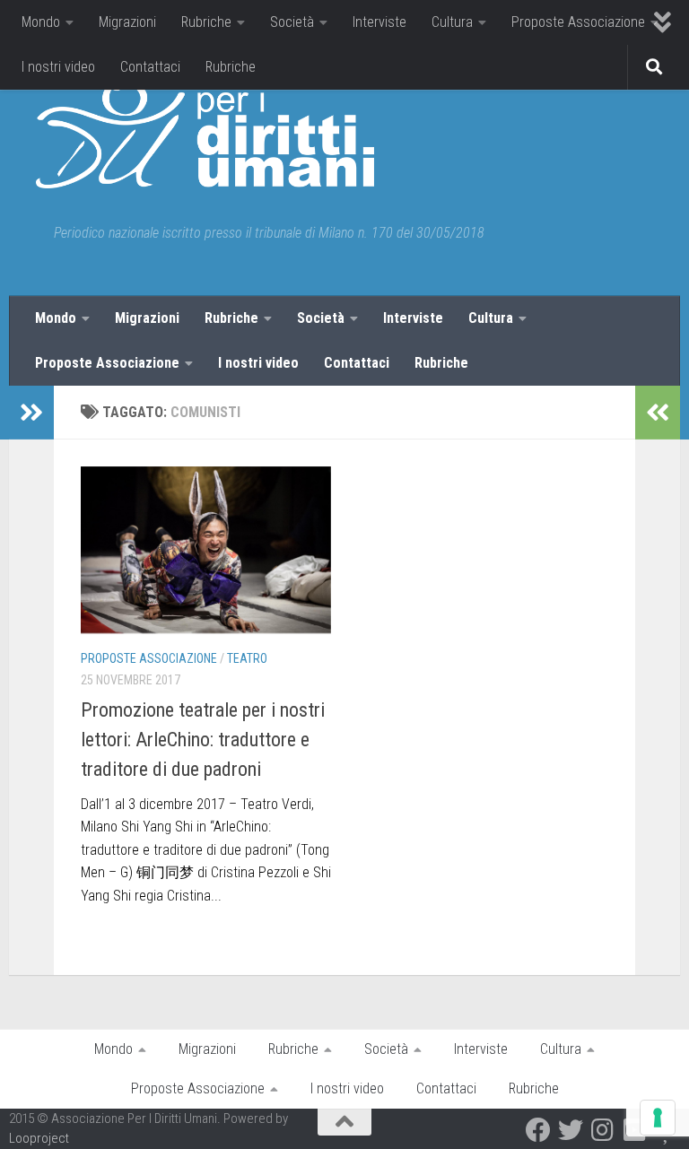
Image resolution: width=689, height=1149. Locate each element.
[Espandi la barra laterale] (31, 413)
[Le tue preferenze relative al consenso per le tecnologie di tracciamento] (658, 1118)
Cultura (452, 21)
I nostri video (58, 66)
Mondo (41, 21)
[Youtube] (635, 1130)
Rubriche (206, 21)
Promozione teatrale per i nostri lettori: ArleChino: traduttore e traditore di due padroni (203, 739)
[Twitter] (570, 1130)
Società (292, 21)
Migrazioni (127, 21)
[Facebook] (538, 1130)
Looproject (39, 1138)
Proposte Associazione (578, 21)
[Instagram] (602, 1130)
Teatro (247, 658)
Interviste (379, 21)
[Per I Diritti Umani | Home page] (205, 134)
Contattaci (150, 66)
